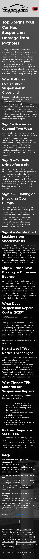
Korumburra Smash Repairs (21, 532)
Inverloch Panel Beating (26, 542)
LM (23, 555)
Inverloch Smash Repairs (12, 534)
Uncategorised (16, 515)
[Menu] (35, 9)
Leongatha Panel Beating (12, 539)
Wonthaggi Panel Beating (13, 544)
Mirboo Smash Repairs (24, 537)
